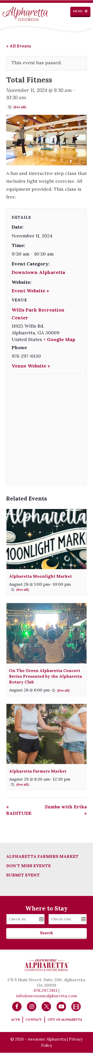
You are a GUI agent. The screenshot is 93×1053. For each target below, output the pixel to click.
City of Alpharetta (65, 1019)
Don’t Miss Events (28, 865)
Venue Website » (31, 366)
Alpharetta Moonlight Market (40, 576)
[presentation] (46, 539)
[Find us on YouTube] (61, 1006)
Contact (34, 1019)
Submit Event (23, 875)
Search (46, 932)
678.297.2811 (45, 990)
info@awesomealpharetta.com (46, 995)
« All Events (18, 45)
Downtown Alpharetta (38, 272)
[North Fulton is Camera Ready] (76, 1006)
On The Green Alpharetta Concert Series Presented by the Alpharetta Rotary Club (45, 676)
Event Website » (30, 291)
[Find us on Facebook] (17, 1006)
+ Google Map (59, 339)
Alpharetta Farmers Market (37, 771)
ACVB (15, 1019)
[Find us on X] (46, 1006)
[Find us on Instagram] (31, 1006)
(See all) (19, 107)
